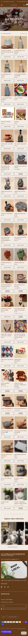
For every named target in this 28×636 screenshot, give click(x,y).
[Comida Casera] (20, 90)
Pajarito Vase (5, 502)
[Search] (24, 5)
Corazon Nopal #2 (6, 262)
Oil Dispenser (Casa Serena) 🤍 (19, 51)
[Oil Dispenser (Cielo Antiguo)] (7, 90)
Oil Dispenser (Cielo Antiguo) (6, 98)
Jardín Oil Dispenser (6, 213)
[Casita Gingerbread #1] (20, 400)
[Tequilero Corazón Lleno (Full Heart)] (7, 326)
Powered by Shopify (21, 628)
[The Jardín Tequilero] (20, 136)
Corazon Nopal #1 (19, 262)
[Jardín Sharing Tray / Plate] (20, 205)
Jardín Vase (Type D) (6, 191)
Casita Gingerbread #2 (7, 408)
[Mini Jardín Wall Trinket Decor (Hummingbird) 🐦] (7, 229)
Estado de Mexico (13, 547)
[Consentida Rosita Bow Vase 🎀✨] (7, 300)
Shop (6, 8)
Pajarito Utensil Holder (18, 479)
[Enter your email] (25, 606)
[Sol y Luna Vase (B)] (7, 470)
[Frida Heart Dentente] (7, 351)
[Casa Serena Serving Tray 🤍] (20, 446)
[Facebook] (2, 586)
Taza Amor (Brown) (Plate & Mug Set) (6, 285)
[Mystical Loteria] (7, 113)
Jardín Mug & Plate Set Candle (20, 166)
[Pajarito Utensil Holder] (20, 470)
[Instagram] (5, 586)
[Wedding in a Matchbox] (20, 351)
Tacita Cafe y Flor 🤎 (6, 144)
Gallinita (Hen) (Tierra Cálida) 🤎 (20, 431)
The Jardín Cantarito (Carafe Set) (20, 238)
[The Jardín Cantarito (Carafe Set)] (20, 229)
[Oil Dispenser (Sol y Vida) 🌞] (7, 66)
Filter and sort (7, 33)
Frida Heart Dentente (7, 359)
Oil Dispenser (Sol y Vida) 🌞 (6, 75)
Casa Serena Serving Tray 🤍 (20, 455)
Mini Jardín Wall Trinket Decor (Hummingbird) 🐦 (6, 239)
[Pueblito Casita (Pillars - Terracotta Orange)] (20, 375)
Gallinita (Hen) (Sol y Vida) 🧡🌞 (7, 455)
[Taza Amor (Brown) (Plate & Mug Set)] (7, 276)
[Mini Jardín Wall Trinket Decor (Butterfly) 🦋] (7, 158)
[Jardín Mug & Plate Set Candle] (20, 158)
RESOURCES (5, 594)
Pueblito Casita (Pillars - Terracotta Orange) (20, 385)
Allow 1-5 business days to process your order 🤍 (15, 1)
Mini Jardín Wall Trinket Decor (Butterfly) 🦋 (5, 167)
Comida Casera (18, 98)
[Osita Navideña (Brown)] (7, 375)
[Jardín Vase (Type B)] (20, 183)
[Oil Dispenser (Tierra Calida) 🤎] (20, 66)
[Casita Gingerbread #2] (7, 400)
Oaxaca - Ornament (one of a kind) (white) (20, 502)
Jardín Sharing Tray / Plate (20, 214)
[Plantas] (20, 113)
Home (2, 8)
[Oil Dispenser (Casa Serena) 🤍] (20, 42)
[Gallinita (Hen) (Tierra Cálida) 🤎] (20, 422)
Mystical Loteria (5, 121)
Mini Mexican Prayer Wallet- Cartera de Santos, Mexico (19, 336)
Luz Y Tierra (14, 5)
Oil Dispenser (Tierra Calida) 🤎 (20, 75)
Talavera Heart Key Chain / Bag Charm (19, 309)
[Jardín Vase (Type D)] (7, 183)
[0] (26, 5)
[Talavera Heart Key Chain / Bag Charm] (20, 300)
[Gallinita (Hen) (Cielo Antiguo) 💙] (7, 422)
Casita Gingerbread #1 (20, 408)
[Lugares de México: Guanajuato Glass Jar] (7, 42)
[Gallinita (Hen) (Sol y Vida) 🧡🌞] (7, 446)
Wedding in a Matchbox (17, 360)
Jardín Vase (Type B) (19, 191)
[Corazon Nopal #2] (7, 254)
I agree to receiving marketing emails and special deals (14, 608)
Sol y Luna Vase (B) (6, 478)
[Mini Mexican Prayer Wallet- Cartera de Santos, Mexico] (20, 326)
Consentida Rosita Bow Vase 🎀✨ (6, 309)
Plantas (16, 121)
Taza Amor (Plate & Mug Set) (19, 285)
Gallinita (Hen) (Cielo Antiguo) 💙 (7, 431)
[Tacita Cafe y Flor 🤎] (7, 136)
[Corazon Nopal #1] (20, 254)
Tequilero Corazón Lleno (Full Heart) (6, 335)
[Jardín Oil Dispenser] (7, 205)
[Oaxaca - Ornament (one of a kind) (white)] (20, 494)
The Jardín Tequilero (20, 144)
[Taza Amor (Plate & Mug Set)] (20, 276)
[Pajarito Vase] (7, 494)
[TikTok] (9, 586)
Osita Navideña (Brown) (5, 384)
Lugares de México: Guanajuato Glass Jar (7, 51)
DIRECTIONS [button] (4, 583)
